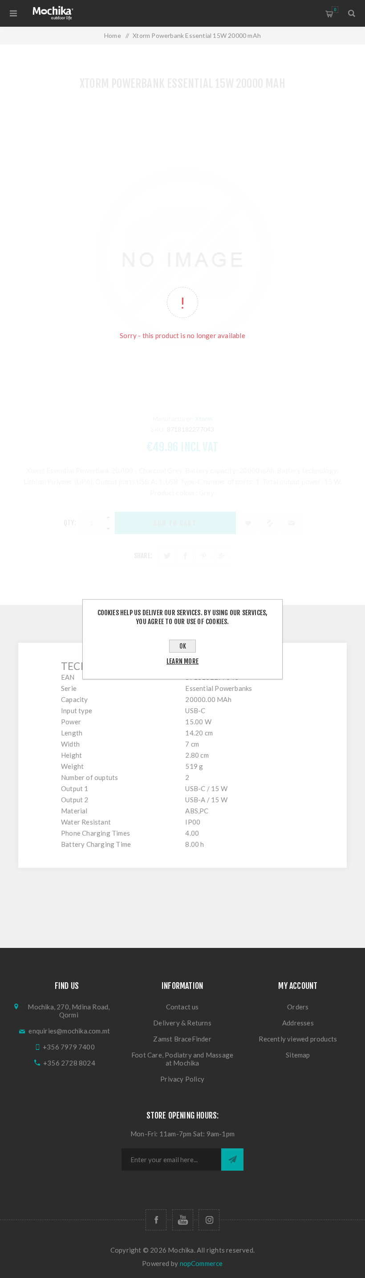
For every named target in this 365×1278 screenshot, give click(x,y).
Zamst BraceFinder (182, 1039)
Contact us (182, 1007)
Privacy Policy (182, 1079)
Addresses (298, 1023)
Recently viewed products (298, 1039)
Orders (297, 1007)
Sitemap (298, 1055)
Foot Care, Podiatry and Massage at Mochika (182, 1059)
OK (182, 646)
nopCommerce (201, 1263)
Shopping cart (335, 9)
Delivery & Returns (182, 1023)
